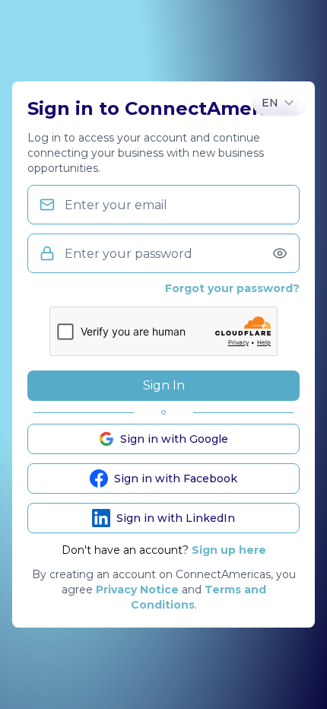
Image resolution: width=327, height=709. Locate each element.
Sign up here (229, 550)
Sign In (164, 385)
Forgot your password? (232, 288)
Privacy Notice (137, 589)
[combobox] (279, 102)
